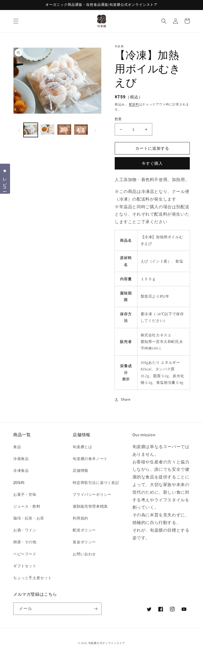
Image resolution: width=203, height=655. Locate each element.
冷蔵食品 (21, 458)
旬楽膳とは (82, 446)
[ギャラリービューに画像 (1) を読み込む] (31, 130)
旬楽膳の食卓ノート (90, 458)
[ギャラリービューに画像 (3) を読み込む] (64, 130)
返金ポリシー (84, 542)
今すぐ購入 (152, 163)
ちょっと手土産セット (32, 577)
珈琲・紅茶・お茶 (28, 518)
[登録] (95, 609)
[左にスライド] (19, 130)
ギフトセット (24, 566)
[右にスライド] (96, 130)
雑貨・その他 (24, 542)
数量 (118, 119)
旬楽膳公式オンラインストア (106, 643)
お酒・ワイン (24, 530)
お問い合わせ (84, 554)
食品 (17, 446)
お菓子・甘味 (24, 494)
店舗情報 (80, 470)
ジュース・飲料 (26, 506)
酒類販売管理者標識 (90, 506)
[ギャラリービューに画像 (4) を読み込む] (81, 130)
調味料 (19, 482)
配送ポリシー (84, 530)
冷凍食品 (21, 470)
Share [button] (126, 399)
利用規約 (80, 518)
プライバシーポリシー (92, 494)
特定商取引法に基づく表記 (96, 482)
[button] (16, 21)
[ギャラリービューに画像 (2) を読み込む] (47, 130)
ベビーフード (24, 554)
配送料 (134, 104)
